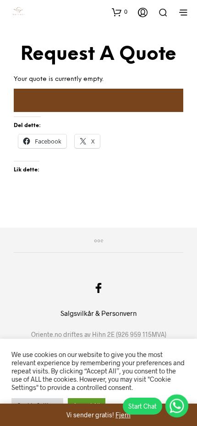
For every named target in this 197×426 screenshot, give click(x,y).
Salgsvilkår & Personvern (98, 313)
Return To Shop (98, 101)
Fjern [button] (123, 415)
